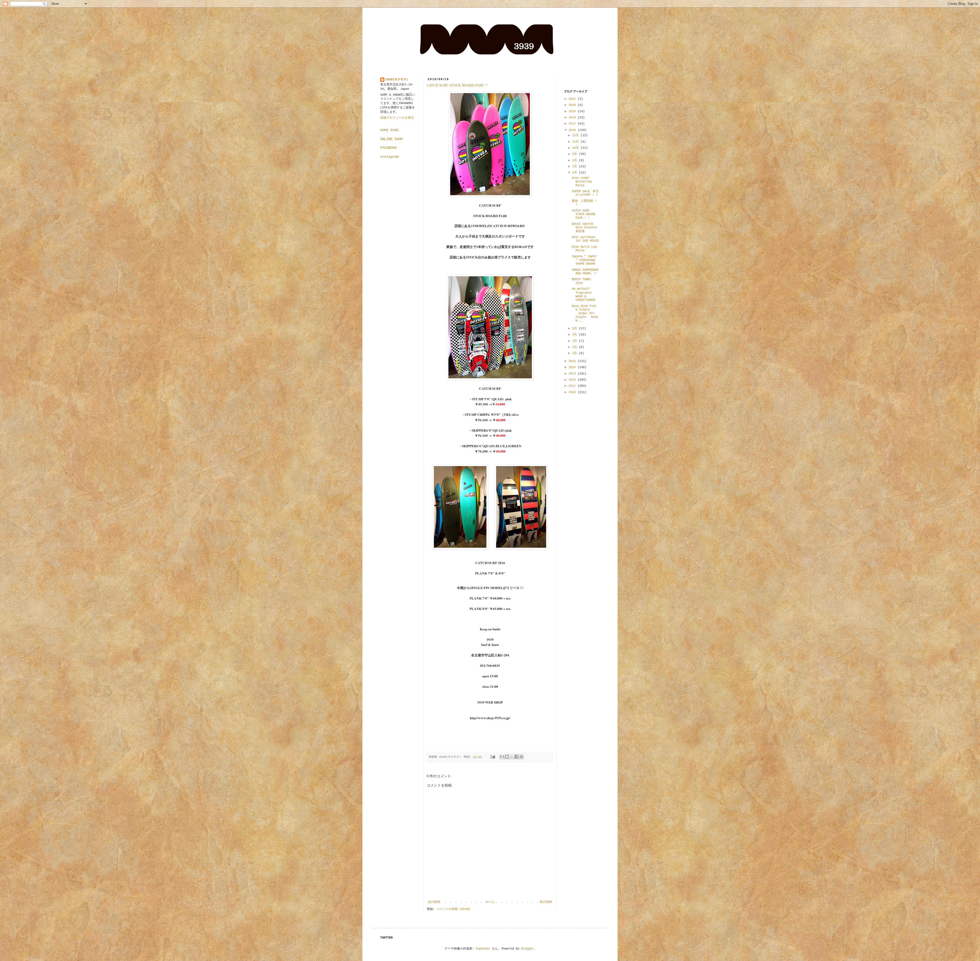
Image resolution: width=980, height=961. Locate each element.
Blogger (527, 949)
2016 (573, 130)
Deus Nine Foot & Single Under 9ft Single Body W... (585, 313)
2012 (573, 380)
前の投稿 (546, 902)
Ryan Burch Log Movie (584, 248)
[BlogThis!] (506, 756)
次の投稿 (434, 902)
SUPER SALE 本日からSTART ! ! (585, 193)
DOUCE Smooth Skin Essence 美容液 (584, 227)
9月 (575, 154)
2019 (573, 111)
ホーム (490, 902)
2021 (573, 99)
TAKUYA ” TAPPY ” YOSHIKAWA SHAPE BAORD (584, 260)
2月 (575, 347)
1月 (575, 353)
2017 (573, 124)
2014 (573, 367)
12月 (576, 135)
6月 (575, 172)
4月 (575, 334)
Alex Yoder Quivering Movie (582, 181)
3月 (575, 341)
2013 (573, 374)
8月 (575, 160)
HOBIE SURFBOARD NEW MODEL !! (585, 271)
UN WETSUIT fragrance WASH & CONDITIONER (583, 294)
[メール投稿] (493, 756)
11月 (576, 142)
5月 (575, 328)
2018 (573, 117)
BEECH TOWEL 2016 (581, 281)
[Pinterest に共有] (521, 756)
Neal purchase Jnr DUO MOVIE (585, 239)
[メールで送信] (502, 756)
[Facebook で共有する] (516, 756)
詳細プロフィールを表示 (397, 118)
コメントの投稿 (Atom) (453, 909)
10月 (576, 148)
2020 (573, 105)
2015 (573, 361)
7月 (575, 166)
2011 (573, 386)
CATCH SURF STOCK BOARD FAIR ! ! (457, 85)
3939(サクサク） (397, 79)
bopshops (483, 949)
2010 (573, 392)
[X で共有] (511, 756)
